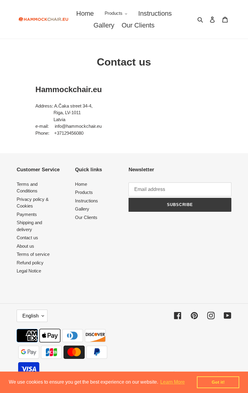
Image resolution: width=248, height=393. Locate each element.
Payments (27, 214)
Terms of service (33, 254)
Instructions (86, 200)
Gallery (82, 208)
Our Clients (86, 217)
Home (81, 184)
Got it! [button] (218, 382)
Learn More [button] (172, 382)
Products (84, 192)
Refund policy (30, 262)
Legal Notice (29, 270)
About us (25, 246)
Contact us (27, 237)
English (30, 315)
